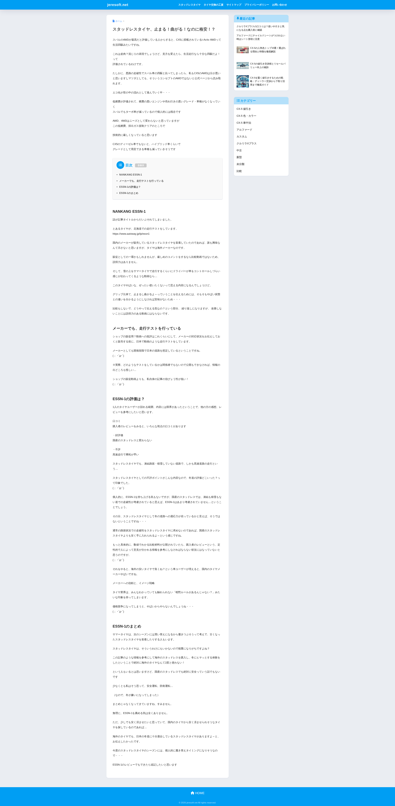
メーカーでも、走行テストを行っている (141, 180)
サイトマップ (234, 4)
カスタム (242, 136)
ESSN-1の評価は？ (130, 186)
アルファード (244, 129)
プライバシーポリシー (256, 4)
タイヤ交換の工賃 (213, 4)
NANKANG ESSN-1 (130, 174)
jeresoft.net (117, 5)
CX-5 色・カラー (246, 115)
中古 (239, 150)
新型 (239, 157)
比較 (239, 171)
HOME (199, 793)
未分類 (240, 164)
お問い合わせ (279, 4)
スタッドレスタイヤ (189, 4)
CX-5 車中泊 (244, 122)
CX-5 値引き (244, 108)
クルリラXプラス (247, 143)
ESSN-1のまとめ (128, 193)
